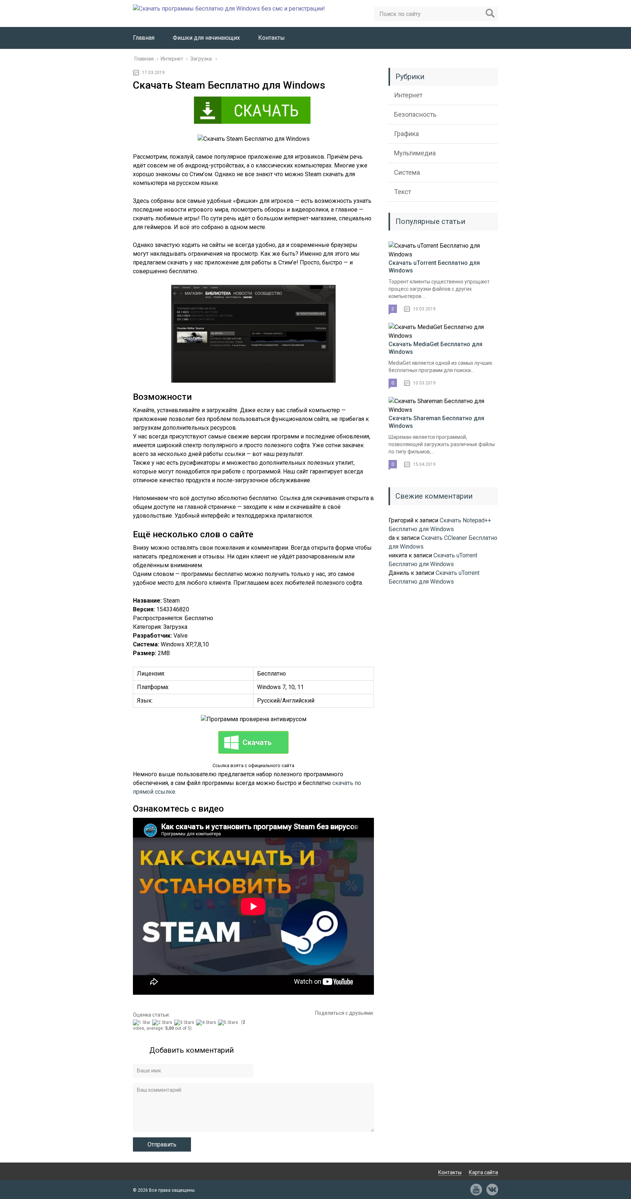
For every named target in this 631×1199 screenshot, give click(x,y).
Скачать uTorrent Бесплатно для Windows (434, 266)
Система (407, 172)
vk (492, 1189)
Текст (402, 192)
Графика (406, 134)
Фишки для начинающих (206, 37)
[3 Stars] (185, 1022)
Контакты (271, 37)
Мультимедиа (415, 153)
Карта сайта (483, 1172)
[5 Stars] (229, 1022)
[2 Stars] (163, 1022)
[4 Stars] (207, 1022)
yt (476, 1189)
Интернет (408, 95)
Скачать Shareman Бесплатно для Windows (436, 422)
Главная (143, 37)
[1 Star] (142, 1022)
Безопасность (415, 114)
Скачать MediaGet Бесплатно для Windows (435, 348)
